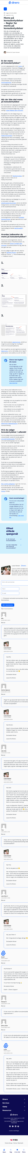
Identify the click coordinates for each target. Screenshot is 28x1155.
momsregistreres (6, 82)
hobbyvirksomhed (6, 135)
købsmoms (4, 351)
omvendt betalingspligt (8, 439)
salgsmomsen (16, 342)
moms (20, 66)
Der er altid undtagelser (8, 484)
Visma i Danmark (18, 1143)
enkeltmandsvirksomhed (8, 203)
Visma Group (8, 1143)
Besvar (3, 622)
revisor (3, 491)
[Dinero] (1, 1148)
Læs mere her (13, 383)
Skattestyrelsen (17, 176)
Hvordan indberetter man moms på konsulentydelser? (11, 546)
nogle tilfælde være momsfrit (14, 110)
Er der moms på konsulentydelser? (11, 539)
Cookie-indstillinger (14, 1130)
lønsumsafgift (19, 228)
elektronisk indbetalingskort (9, 423)
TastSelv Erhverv (11, 252)
